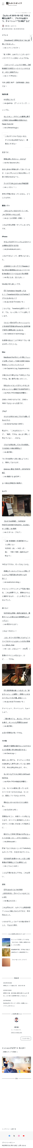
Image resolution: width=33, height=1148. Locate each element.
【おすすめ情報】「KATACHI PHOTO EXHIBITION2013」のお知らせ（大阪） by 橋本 (16, 525)
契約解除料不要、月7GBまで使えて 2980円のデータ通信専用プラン (20, 951)
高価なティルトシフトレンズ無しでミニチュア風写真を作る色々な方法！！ (16, 574)
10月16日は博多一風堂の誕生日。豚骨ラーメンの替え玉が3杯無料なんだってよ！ (16, 616)
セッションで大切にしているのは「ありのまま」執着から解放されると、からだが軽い (20, 942)
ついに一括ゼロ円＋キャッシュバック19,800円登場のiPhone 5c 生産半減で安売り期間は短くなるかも (16, 326)
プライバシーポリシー (8, 1142)
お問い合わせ (22, 1145)
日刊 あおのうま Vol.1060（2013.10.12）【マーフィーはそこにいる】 (16, 893)
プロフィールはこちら (16, 1032)
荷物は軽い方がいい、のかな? (15, 159)
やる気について (9, 99)
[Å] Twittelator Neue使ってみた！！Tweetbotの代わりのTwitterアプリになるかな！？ (16, 294)
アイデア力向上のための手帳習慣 (16, 183)
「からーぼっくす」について (19, 959)
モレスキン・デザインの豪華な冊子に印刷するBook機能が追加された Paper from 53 (16, 120)
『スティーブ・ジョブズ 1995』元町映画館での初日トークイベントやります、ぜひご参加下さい (16, 68)
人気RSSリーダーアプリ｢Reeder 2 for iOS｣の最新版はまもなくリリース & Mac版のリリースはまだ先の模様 (16, 270)
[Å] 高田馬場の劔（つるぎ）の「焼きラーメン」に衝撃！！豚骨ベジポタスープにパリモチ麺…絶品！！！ (16, 694)
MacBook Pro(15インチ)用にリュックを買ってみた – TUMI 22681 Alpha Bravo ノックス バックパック (16, 361)
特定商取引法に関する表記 (9, 1145)
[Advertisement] (16, 1102)
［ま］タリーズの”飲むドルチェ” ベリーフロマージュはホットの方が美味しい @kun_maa (16, 641)
